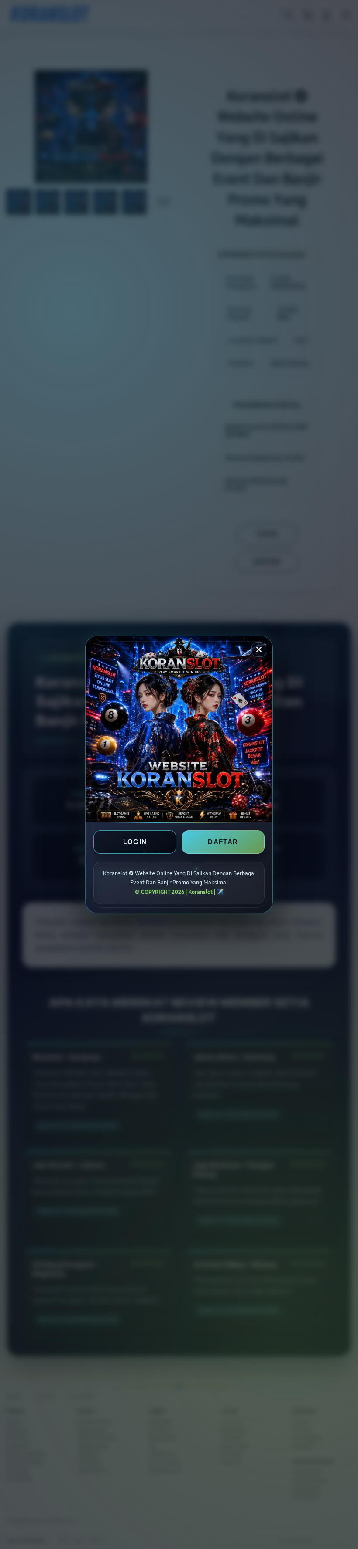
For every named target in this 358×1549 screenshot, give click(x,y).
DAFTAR (223, 842)
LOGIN (135, 842)
